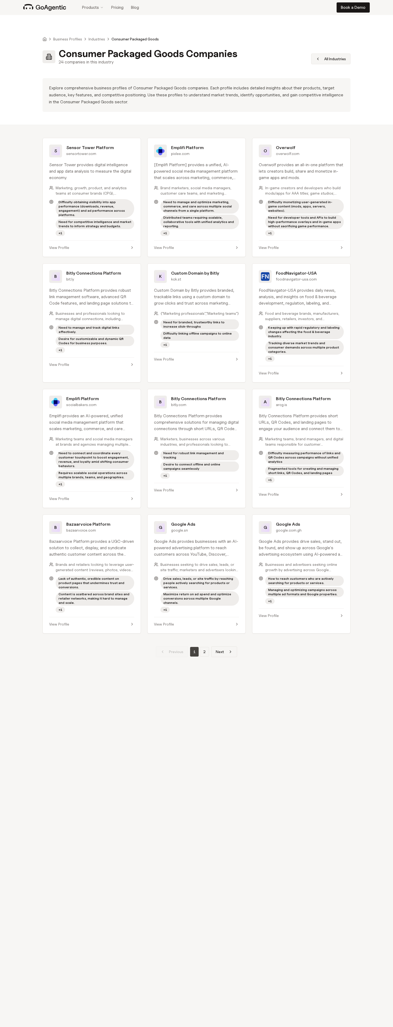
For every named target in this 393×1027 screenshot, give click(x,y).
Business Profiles (67, 39)
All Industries (335, 58)
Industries (96, 39)
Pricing (117, 7)
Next (220, 651)
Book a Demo (353, 7)
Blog (135, 7)
